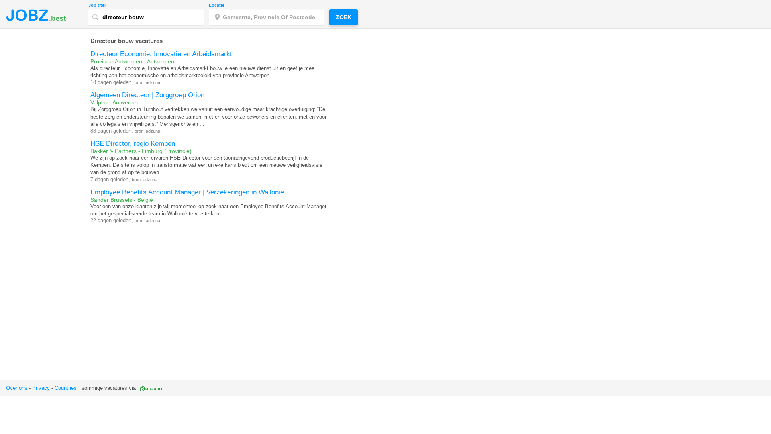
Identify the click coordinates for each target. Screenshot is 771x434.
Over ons (16, 388)
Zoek (343, 17)
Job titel (97, 5)
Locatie (216, 5)
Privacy (41, 388)
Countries (66, 388)
